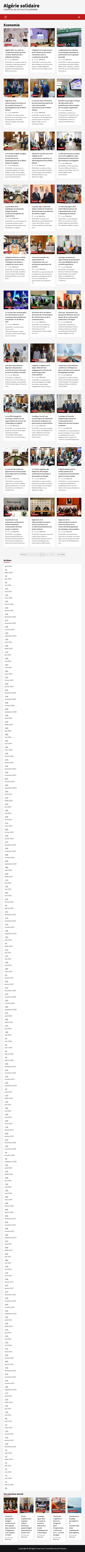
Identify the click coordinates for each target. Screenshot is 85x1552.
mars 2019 (8, 1123)
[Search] (79, 17)
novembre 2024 (10, 699)
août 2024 (8, 718)
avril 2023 (8, 819)
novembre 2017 (10, 1225)
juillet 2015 (9, 1402)
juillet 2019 (9, 1098)
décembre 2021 (10, 914)
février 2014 (9, 1485)
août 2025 (8, 642)
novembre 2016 (10, 1301)
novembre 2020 (10, 997)
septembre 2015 (10, 1390)
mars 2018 (8, 1199)
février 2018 (9, 1206)
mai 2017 (8, 1263)
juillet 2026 (9, 572)
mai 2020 (8, 1035)
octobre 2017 (10, 1231)
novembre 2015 (10, 1377)
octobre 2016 (10, 1307)
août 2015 (8, 1396)
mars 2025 (8, 674)
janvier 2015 (9, 1440)
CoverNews (50, 1548)
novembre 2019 (10, 1073)
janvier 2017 (9, 1288)
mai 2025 (8, 661)
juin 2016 (8, 1333)
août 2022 (8, 870)
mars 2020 (8, 1047)
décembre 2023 (10, 769)
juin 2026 (8, 579)
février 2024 (9, 756)
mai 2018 (8, 1187)
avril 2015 (8, 1421)
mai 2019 (8, 1111)
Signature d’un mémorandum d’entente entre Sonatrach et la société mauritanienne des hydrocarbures (42, 524)
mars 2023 (8, 826)
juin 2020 (8, 1028)
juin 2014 (8, 1466)
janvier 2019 (9, 1136)
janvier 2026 (9, 610)
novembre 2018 (10, 1149)
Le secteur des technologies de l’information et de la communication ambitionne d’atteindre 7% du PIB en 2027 (16, 317)
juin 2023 (8, 807)
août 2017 (8, 1244)
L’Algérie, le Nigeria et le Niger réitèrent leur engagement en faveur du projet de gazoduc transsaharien (41, 370)
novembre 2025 (10, 623)
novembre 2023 (10, 775)
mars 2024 (8, 750)
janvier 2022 (9, 908)
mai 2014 (8, 1472)
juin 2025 (8, 655)
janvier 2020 (9, 1060)
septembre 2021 (10, 933)
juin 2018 (8, 1180)
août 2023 (8, 794)
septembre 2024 (10, 712)
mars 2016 (8, 1352)
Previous (23, 554)
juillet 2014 (9, 1459)
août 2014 (8, 1453)
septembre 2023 (10, 788)
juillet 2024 (9, 724)
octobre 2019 (10, 1079)
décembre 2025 (10, 617)
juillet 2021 (9, 946)
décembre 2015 (10, 1371)
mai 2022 (8, 889)
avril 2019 (8, 1117)
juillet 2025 (9, 648)
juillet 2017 (9, 1250)
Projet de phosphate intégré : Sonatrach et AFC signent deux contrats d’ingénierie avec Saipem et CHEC (10, 1525)
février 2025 (9, 680)
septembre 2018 (10, 1161)
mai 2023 (8, 813)
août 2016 (8, 1320)
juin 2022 (8, 883)
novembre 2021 (10, 921)
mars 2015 (8, 1428)
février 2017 (9, 1282)
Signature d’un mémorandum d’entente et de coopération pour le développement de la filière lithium (15, 105)
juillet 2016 (9, 1326)
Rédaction (15, 59)
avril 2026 (8, 591)
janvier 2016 (9, 1364)
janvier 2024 (9, 762)
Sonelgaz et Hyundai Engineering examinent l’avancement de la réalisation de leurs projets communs (68, 421)
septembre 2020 (10, 1009)
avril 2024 (8, 743)
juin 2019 (8, 1104)
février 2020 (9, 1054)
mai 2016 (8, 1339)
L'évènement (9, 1511)
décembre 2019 (10, 1066)
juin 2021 (8, 952)
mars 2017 (8, 1276)
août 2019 (8, 1092)
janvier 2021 (9, 984)
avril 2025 (8, 667)
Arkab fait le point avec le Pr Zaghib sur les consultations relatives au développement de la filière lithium (42, 158)
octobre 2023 (10, 781)
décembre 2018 (10, 1142)
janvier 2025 (9, 686)
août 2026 (8, 566)
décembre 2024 (10, 693)
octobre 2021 (10, 927)
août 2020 (8, 1016)
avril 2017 (8, 1269)
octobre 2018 (10, 1155)
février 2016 (9, 1358)
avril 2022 (8, 895)
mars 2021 (8, 971)
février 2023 (9, 832)
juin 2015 (8, 1409)
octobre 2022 (10, 857)
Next (63, 554)
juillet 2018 (9, 1174)
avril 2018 (8, 1193)
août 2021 (8, 940)
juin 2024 (8, 731)
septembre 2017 (10, 1238)
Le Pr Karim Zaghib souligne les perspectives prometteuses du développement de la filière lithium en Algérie (15, 158)
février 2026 (9, 604)
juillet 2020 (9, 1022)
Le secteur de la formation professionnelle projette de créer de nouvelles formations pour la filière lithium (42, 105)
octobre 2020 (10, 1003)
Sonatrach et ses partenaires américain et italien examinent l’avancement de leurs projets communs (14, 524)
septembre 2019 (10, 1085)
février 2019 (9, 1130)
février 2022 (9, 902)
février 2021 (9, 978)
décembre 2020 (10, 990)
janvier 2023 (9, 838)
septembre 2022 (10, 864)
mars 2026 (8, 598)
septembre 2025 (10, 636)
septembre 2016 (10, 1314)
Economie (8, 45)
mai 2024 (8, 737)
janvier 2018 (9, 1212)
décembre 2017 (10, 1219)
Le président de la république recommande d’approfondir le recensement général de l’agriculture (14, 211)
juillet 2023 (9, 800)
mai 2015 (8, 1415)
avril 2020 (8, 1041)
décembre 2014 (10, 1447)
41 (59, 554)
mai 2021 (8, 959)
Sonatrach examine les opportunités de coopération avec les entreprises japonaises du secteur (41, 262)
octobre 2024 (10, 705)
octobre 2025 (10, 629)
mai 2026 (8, 585)
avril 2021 (8, 965)
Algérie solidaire (21, 5)
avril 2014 (8, 1478)
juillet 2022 (9, 876)
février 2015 (9, 1434)
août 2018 (8, 1168)
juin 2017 (8, 1257)
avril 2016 (8, 1345)
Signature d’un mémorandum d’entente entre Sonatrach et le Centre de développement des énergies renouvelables (68, 524)
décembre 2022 (10, 845)
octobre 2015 (10, 1383)
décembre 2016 (10, 1295)
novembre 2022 (10, 851)
